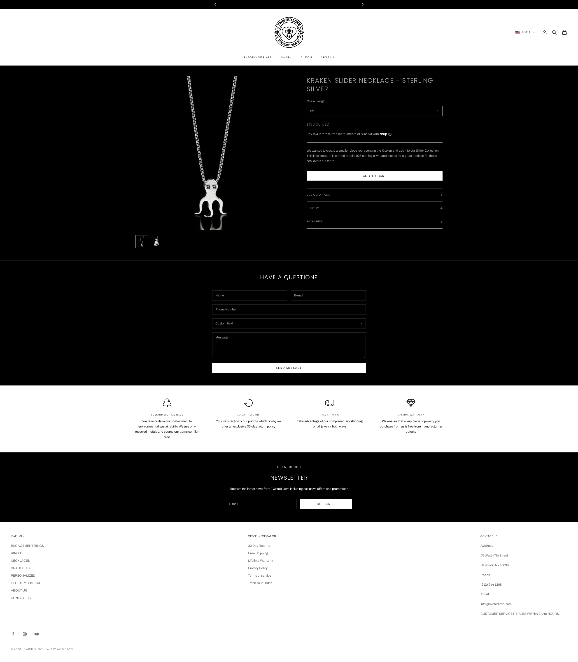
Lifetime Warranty (260, 560)
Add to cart (374, 176)
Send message (289, 368)
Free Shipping (258, 553)
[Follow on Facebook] (13, 634)
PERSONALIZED (23, 575)
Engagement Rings (257, 57)
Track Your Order (260, 583)
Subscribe (326, 504)
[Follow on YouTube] (36, 634)
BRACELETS (20, 568)
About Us (327, 57)
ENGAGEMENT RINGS (27, 545)
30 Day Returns (259, 545)
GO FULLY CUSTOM (25, 583)
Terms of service (259, 575)
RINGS (16, 553)
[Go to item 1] (141, 241)
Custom (306, 57)
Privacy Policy (258, 568)
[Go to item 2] (156, 241)
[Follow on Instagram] (25, 634)
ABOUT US (19, 590)
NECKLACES (20, 560)
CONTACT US (21, 598)
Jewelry (286, 57)
